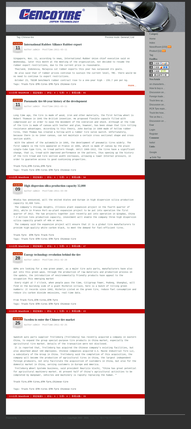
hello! (152, 142)
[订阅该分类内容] (169, 47)
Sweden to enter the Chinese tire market (49, 319)
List (132, 37)
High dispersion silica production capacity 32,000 (55, 185)
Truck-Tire (27, 84)
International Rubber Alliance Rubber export (53, 44)
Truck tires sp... (157, 100)
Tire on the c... (156, 117)
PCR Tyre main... (157, 108)
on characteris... (157, 84)
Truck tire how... (157, 113)
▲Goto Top (155, 157)
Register (153, 134)
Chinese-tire (68, 84)
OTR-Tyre (54, 84)
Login (152, 129)
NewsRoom (23, 93)
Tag (151, 55)
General (125, 37)
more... (132, 85)
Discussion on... (157, 92)
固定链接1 (38, 93)
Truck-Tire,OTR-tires (26, 166)
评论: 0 (51, 93)
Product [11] (155, 51)
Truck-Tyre (19, 235)
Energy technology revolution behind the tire (52, 254)
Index (152, 43)
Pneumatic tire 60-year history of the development (55, 101)
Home (152, 38)
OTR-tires (41, 84)
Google (153, 152)
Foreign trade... (157, 96)
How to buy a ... (157, 88)
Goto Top (94, 418)
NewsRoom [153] (158, 47)
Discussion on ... (157, 121)
